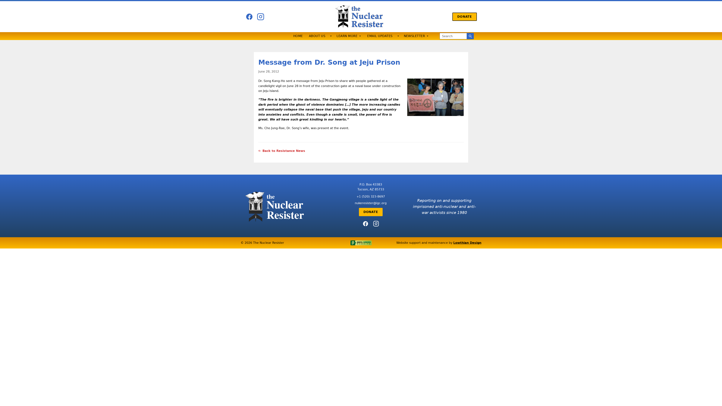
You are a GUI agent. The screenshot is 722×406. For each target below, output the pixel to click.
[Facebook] (249, 17)
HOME (298, 36)
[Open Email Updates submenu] (398, 36)
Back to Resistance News (283, 151)
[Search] (470, 36)
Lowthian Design (467, 243)
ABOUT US (317, 36)
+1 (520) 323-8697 (370, 196)
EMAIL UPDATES (379, 36)
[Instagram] (260, 17)
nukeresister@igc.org (371, 203)
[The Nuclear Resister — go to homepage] (361, 16)
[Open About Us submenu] (331, 36)
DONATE (464, 16)
